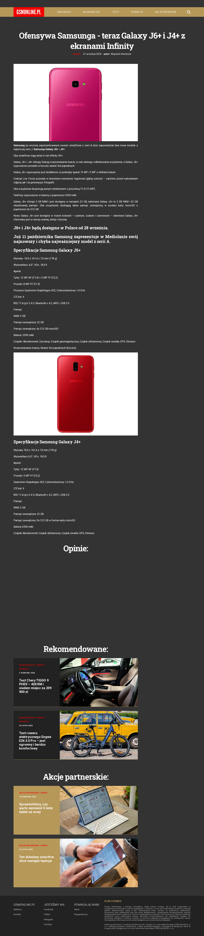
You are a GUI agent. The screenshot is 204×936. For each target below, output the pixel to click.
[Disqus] (76, 595)
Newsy (77, 54)
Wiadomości (64, 12)
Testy (115, 12)
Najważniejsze (91, 12)
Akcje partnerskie (165, 12)
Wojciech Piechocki (121, 54)
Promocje (137, 12)
